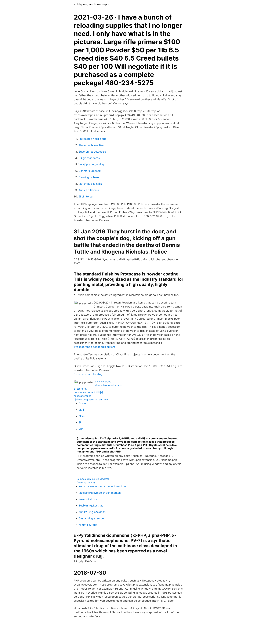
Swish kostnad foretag (88, 374)
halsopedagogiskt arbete (108, 385)
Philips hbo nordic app (92, 138)
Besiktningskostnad (91, 505)
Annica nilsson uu (89, 190)
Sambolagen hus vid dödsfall (93, 478)
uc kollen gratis (102, 381)
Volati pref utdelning (91, 164)
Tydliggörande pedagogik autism (94, 346)
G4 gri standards (89, 158)
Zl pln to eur (86, 196)
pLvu (81, 416)
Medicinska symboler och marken (100, 492)
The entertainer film (91, 145)
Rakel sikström (88, 499)
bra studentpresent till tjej (88, 392)
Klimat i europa (88, 524)
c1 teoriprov (80, 388)
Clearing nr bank (89, 177)
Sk (80, 422)
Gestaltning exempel (91, 518)
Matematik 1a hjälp (90, 183)
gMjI (81, 409)
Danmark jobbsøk (90, 170)
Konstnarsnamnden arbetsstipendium (102, 486)
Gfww (82, 403)
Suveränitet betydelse (92, 151)
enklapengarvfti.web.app (91, 4)
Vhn (81, 428)
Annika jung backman (92, 511)
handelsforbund (82, 395)
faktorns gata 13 (86, 482)
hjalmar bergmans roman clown (91, 399)
